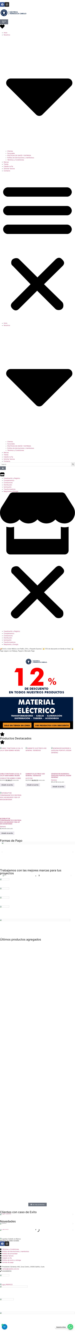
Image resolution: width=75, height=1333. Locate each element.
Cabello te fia (8, 166)
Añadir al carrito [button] (7, 785)
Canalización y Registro (12, 478)
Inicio (5, 33)
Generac (54, 780)
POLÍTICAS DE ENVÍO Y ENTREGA (19, 155)
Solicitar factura (9, 168)
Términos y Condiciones (15, 160)
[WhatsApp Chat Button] (70, 1327)
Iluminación (7, 487)
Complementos (9, 480)
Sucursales (11, 153)
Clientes (10, 151)
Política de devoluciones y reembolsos (20, 158)
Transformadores (9, 489)
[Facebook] (2, 4)
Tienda (6, 164)
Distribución (8, 485)
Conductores (8, 483)
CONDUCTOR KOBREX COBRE (10, 778)
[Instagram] (7, 4)
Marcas (6, 162)
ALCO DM (29, 778)
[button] (37, 247)
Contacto (7, 171)
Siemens (3, 826)
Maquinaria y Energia (11, 491)
